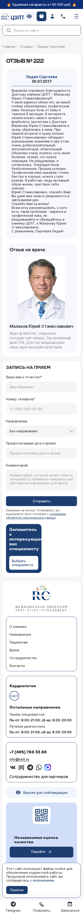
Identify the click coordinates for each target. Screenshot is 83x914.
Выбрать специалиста (22, 563)
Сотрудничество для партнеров (38, 776)
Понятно (17, 890)
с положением (42, 880)
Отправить (41, 501)
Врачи (14, 650)
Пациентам (18, 642)
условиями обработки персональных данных (36, 515)
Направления (20, 634)
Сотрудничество (23, 658)
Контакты (17, 666)
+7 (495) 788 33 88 (28, 752)
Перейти (38, 852)
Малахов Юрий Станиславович (41, 326)
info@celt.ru (19, 759)
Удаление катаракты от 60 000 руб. (41, 4)
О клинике (18, 627)
